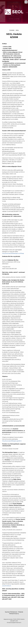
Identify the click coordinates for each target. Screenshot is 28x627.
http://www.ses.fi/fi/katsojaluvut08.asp (13, 253)
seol (17, 30)
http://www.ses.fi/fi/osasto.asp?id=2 (12, 441)
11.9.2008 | (14, 30)
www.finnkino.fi (6, 585)
